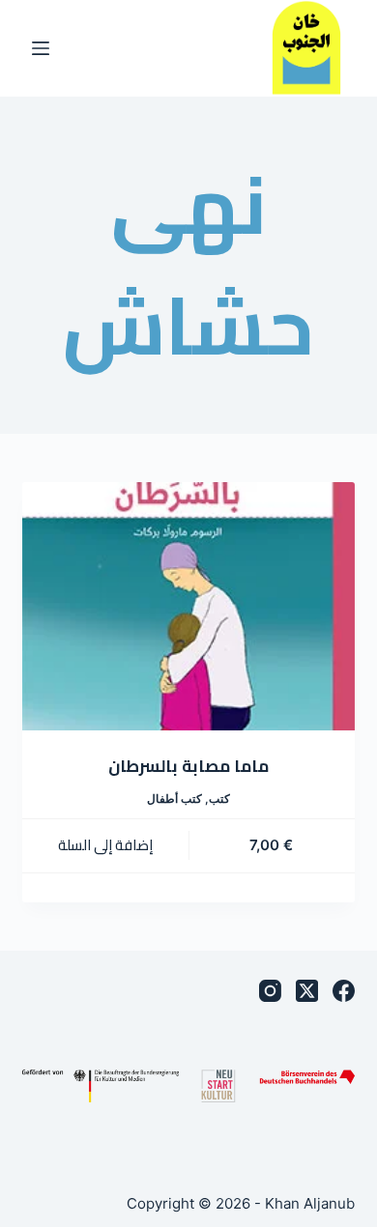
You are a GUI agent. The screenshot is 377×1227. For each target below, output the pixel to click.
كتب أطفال (174, 798)
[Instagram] (270, 991)
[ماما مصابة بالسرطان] (188, 606)
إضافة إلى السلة (105, 845)
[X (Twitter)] (307, 991)
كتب (219, 798)
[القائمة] (40, 48)
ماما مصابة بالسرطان (188, 766)
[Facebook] (344, 991)
